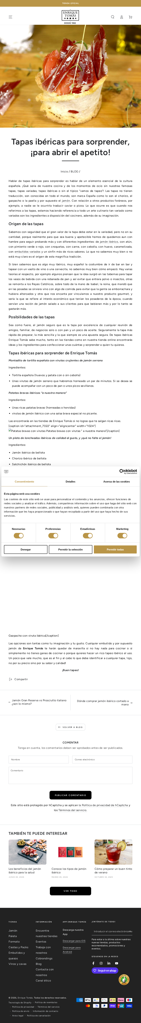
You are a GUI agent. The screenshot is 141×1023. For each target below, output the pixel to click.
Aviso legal (18, 1015)
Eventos (41, 941)
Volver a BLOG (73, 727)
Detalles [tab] (70, 481)
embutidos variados (27, 251)
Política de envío (20, 1011)
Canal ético (43, 980)
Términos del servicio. (72, 810)
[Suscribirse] (130, 931)
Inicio (64, 171)
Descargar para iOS (74, 940)
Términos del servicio (49, 1007)
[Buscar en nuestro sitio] (112, 17)
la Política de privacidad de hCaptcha (104, 805)
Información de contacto (45, 1011)
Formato (14, 941)
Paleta (13, 936)
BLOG (74, 171)
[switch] (53, 535)
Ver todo (70, 891)
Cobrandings (44, 958)
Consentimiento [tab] (24, 481)
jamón (66, 200)
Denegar (26, 549)
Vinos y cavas (17, 964)
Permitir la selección (70, 549)
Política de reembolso (46, 1002)
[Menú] (10, 17)
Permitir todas (115, 549)
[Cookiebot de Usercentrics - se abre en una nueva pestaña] (122, 471)
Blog (39, 964)
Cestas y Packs (18, 947)
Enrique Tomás (25, 998)
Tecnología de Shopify (20, 1002)
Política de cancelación (39, 1015)
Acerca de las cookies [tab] (116, 481)
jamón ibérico (109, 241)
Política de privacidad (23, 1007)
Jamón (13, 930)
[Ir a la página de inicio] (70, 17)
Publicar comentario (70, 795)
